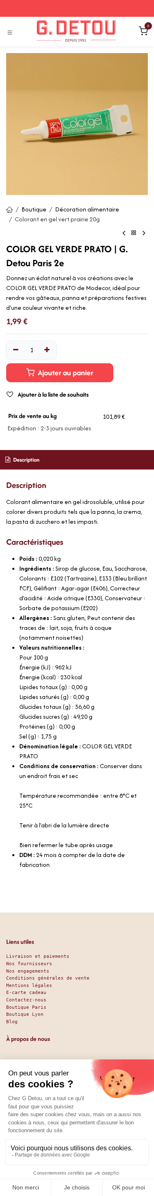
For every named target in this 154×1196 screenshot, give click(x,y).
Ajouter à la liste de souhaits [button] (52, 394)
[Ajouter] (47, 350)
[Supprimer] (16, 350)
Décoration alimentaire (87, 209)
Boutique (33, 209)
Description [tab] (25, 460)
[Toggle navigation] (10, 32)
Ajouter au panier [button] (64, 372)
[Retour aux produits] (134, 233)
